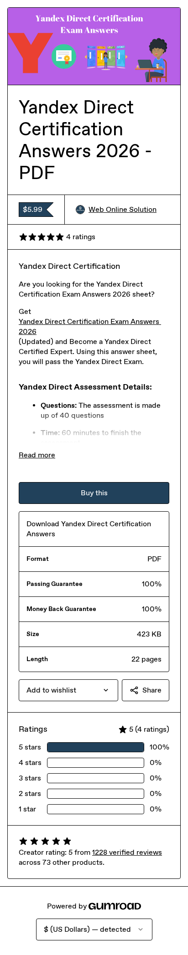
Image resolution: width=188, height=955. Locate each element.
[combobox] (68, 690)
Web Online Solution (123, 209)
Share (152, 690)
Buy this (94, 492)
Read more (37, 455)
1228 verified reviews (127, 852)
